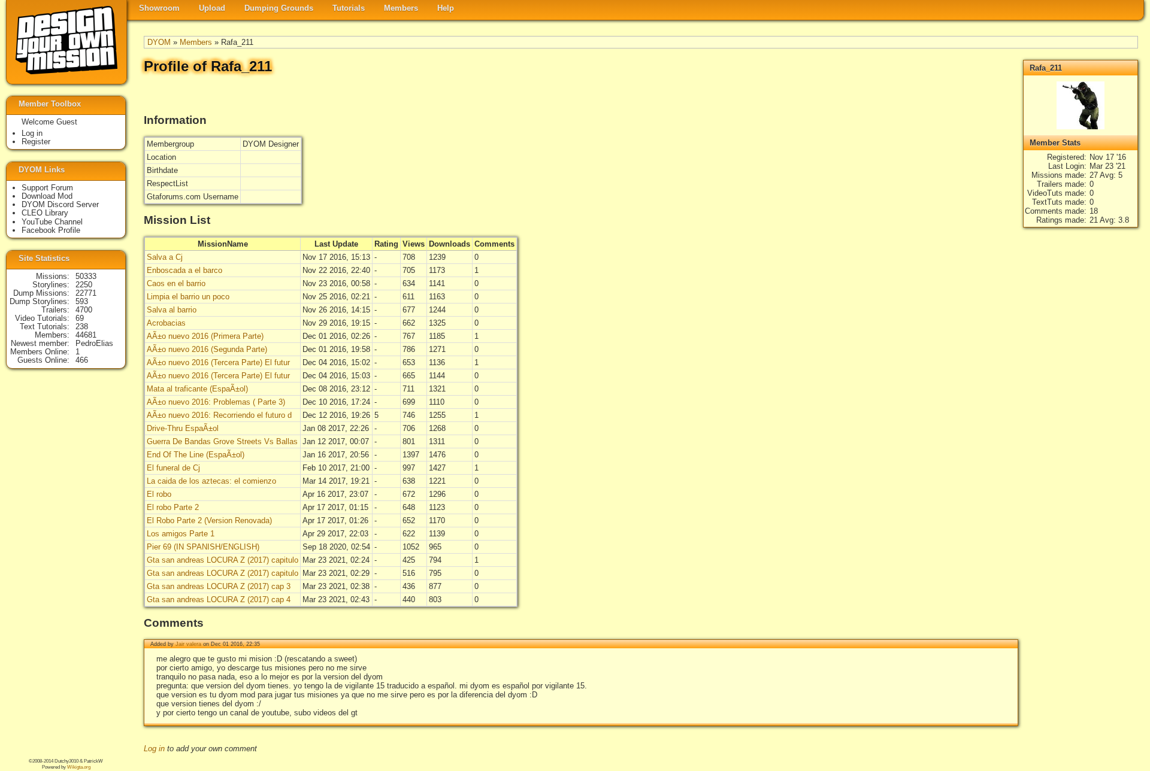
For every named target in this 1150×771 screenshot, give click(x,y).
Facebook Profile (51, 230)
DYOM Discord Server (60, 204)
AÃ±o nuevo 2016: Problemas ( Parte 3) (216, 401)
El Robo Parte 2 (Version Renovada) (209, 520)
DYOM (159, 42)
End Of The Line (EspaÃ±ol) (195, 454)
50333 (85, 276)
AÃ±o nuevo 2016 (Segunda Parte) (207, 349)
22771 (85, 293)
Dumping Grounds (278, 8)
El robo (159, 494)
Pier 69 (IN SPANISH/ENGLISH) (203, 546)
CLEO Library (45, 212)
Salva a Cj (165, 257)
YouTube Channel (52, 221)
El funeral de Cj (173, 467)
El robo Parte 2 (173, 507)
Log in (154, 748)
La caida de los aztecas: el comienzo (211, 480)
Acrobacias (166, 322)
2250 (83, 284)
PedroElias (94, 343)
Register (36, 141)
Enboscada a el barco (184, 270)
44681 (85, 334)
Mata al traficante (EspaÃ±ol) (197, 388)
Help (445, 8)
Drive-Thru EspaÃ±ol (183, 428)
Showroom (159, 8)
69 (79, 318)
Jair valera (188, 644)
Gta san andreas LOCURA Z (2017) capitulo (222, 560)
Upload (212, 8)
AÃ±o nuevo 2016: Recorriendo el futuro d (219, 415)
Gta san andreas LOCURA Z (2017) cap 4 (218, 599)
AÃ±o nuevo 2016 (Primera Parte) (205, 336)
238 (81, 326)
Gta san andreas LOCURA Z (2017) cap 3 (218, 586)
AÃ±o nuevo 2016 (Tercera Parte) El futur (218, 362)
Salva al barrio (171, 309)
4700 (83, 309)
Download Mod (47, 196)
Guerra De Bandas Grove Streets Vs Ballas (222, 441)
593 (81, 301)
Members (401, 8)
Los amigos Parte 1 (180, 533)
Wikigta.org (78, 767)
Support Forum (47, 187)
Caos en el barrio (176, 283)
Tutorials (348, 8)
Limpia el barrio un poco (188, 296)
